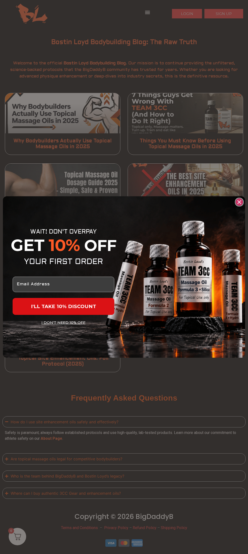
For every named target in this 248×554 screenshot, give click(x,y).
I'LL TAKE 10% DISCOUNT (63, 306)
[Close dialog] (239, 202)
